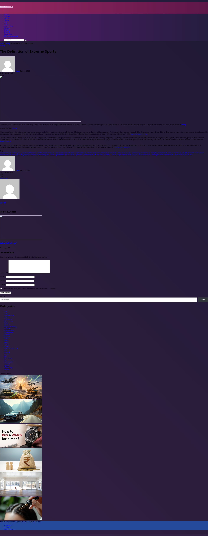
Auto (6, 24)
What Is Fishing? (8, 243)
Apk (5, 22)
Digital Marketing (10, 327)
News (6, 354)
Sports (6, 18)
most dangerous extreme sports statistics (52, 155)
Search (2, 296)
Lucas (18, 71)
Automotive (8, 319)
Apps (6, 313)
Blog (6, 323)
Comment (4, 273)
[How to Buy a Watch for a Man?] (21, 447)
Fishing (7, 44)
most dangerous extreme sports (27, 155)
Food (6, 342)
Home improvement (11, 36)
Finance (7, 28)
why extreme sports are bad (183, 155)
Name (2, 277)
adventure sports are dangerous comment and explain (18, 153)
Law (5, 350)
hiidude (14, 128)
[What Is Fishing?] (21, 239)
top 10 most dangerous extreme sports (121, 155)
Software (7, 364)
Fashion (7, 334)
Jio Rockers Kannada (122, 147)
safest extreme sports (101, 155)
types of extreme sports (142, 155)
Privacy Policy (9, 529)
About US (7, 527)
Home (6, 14)
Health (6, 30)
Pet (5, 356)
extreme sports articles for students (113, 153)
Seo (5, 360)
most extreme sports (73, 155)
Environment (8, 333)
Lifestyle (7, 32)
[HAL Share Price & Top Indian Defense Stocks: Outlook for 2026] (21, 398)
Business (7, 16)
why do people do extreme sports (162, 155)
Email (2, 281)
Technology (8, 34)
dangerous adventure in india (64, 153)
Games (6, 344)
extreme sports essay (133, 153)
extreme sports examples (148, 153)
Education (7, 329)
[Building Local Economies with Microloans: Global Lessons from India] (21, 471)
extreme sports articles (94, 153)
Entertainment (9, 331)
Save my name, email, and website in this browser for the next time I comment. (29, 289)
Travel (6, 20)
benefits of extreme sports (45, 153)
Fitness (6, 340)
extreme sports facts (164, 153)
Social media (8, 362)
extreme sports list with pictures (182, 153)
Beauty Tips (8, 26)
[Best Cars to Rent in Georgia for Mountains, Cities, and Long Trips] (21, 423)
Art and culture (9, 315)
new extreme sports (86, 155)
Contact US (8, 525)
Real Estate (8, 358)
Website (2, 285)
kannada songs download (139, 134)
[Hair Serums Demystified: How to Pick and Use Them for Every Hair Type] (21, 520)
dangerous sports (80, 153)
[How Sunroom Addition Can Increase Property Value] (21, 495)
